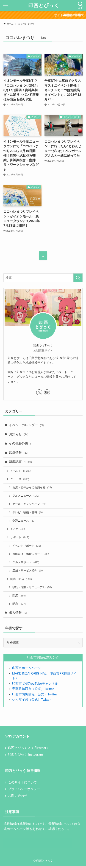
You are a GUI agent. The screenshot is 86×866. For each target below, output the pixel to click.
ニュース (19, 479)
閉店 (19, 595)
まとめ (17, 529)
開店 (19, 603)
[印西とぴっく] (43, 5)
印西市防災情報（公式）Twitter (34, 694)
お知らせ (18, 434)
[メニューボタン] (5, 5)
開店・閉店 (21, 579)
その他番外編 (21, 443)
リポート (19, 537)
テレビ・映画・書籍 (28, 512)
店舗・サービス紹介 (28, 570)
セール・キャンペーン (29, 504)
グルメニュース (25, 495)
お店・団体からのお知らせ (32, 487)
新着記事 (20, 462)
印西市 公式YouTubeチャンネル (35, 683)
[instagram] (47, 392)
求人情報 (18, 612)
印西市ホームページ (26, 668)
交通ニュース (23, 520)
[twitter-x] (39, 392)
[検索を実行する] (78, 277)
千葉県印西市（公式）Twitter (33, 689)
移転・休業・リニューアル (32, 587)
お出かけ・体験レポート (30, 554)
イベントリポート (26, 545)
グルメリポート (25, 562)
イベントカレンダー (26, 425)
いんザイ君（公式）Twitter (31, 699)
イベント (20, 470)
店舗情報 (18, 452)
